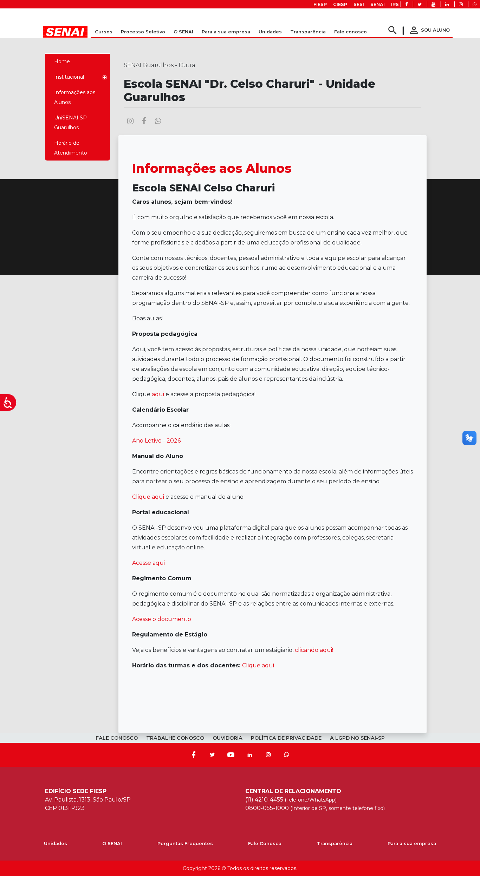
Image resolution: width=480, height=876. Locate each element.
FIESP (320, 4)
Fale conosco (350, 31)
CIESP (340, 4)
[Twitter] (212, 754)
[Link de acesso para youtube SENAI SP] (433, 4)
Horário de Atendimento (70, 148)
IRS (395, 4)
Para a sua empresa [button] (226, 31)
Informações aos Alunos (74, 97)
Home (62, 61)
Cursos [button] (103, 31)
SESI (358, 4)
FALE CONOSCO (117, 738)
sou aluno (429, 30)
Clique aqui (148, 496)
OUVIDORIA (227, 738)
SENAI (377, 4)
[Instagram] (268, 754)
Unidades (270, 31)
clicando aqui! (314, 650)
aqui (158, 394)
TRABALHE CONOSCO (175, 738)
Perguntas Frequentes (185, 843)
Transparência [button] (308, 31)
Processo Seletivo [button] (143, 31)
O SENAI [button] (183, 31)
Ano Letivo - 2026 (156, 440)
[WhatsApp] (286, 754)
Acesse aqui (148, 563)
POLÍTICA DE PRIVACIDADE (286, 738)
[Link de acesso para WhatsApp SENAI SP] (474, 4)
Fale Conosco (264, 843)
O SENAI (112, 843)
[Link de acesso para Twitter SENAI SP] (419, 4)
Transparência (334, 843)
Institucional (69, 77)
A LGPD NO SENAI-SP (357, 738)
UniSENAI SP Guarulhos (70, 123)
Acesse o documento (162, 619)
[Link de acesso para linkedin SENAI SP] (447, 4)
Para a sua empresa (412, 843)
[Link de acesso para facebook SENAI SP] (406, 4)
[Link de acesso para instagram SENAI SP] (461, 4)
